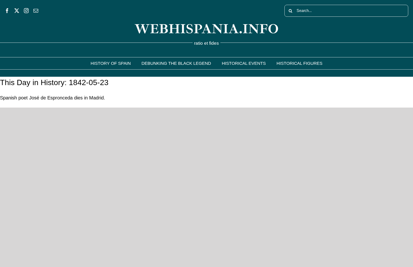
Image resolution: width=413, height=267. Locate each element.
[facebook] (7, 10)
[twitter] (16, 10)
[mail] (35, 10)
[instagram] (26, 10)
